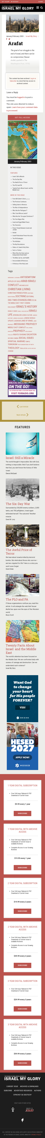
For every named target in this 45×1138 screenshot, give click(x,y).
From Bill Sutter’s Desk (21, 199)
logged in (21, 97)
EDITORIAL (30, 296)
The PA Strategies (18, 238)
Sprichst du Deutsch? (22, 1095)
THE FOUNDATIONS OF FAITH (26, 344)
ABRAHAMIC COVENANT (14, 277)
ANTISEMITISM (27, 277)
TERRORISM (12, 344)
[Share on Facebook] (6, 39)
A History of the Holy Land (20, 264)
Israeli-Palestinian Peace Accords (23, 235)
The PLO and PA (17, 185)
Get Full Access (22, 118)
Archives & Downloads (29, 1086)
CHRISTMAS (30, 293)
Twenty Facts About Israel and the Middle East (21, 649)
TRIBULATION (23, 348)
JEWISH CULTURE (27, 315)
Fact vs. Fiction (17, 250)
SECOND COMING (13, 338)
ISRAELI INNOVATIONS (23, 311)
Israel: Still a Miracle (18, 176)
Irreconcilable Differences (20, 261)
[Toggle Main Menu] (37, 7)
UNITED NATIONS (32, 348)
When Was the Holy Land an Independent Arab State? (21, 254)
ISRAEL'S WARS (12, 311)
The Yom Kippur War (18, 219)
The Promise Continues (19, 202)
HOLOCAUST (12, 307)
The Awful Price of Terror (20, 182)
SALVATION (31, 334)
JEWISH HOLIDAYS (18, 318)
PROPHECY (19, 330)
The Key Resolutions (19, 244)
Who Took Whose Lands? (20, 213)
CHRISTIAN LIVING (19, 289)
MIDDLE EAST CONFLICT (17, 327)
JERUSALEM (17, 315)
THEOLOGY (13, 347)
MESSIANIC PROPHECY (25, 324)
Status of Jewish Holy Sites (21, 247)
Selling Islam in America (20, 204)
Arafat (14, 232)
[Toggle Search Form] (41, 7)
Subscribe (22, 813)
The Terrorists (17, 225)
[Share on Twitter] (9, 39)
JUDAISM (17, 321)
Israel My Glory (18, 8)
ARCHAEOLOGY (23, 285)
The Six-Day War (17, 179)
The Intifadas (16, 241)
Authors (37, 1091)
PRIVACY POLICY (36, 1134)
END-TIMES (13, 300)
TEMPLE (27, 341)
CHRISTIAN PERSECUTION (17, 293)
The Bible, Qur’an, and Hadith (21, 258)
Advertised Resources (23, 1091)
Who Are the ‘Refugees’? (20, 210)
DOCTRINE (20, 296)
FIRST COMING (25, 303)
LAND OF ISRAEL (27, 321)
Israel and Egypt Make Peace (21, 222)
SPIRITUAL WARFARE (16, 341)
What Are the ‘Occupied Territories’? (23, 216)
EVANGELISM (24, 300)
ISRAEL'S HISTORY (26, 306)
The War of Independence (20, 207)
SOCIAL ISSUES (26, 337)
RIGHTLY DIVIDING (19, 335)
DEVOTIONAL (11, 296)
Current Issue (12, 1086)
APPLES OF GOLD (14, 281)
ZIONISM (10, 351)
